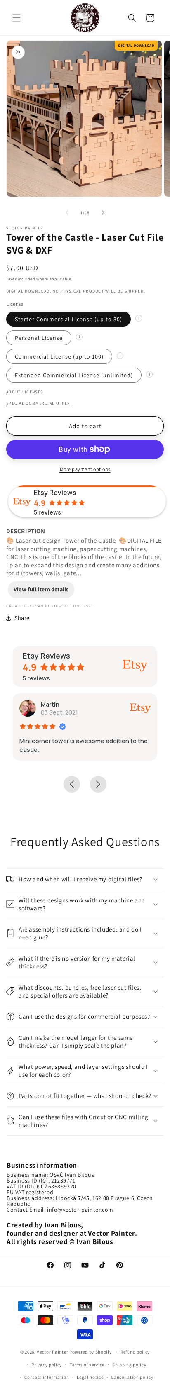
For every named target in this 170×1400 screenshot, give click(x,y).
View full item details (41, 589)
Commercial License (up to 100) (59, 356)
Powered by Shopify (91, 1352)
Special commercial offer (38, 403)
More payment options (85, 469)
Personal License (39, 337)
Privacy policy (46, 1365)
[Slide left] (67, 212)
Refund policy (135, 1352)
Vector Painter (52, 1352)
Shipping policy (129, 1365)
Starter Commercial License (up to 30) (68, 319)
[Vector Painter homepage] (85, 17)
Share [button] (22, 618)
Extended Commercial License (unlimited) (74, 375)
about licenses (24, 392)
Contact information (46, 1377)
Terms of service (87, 1365)
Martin (50, 704)
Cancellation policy (132, 1377)
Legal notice (90, 1377)
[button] (16, 18)
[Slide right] (103, 212)
